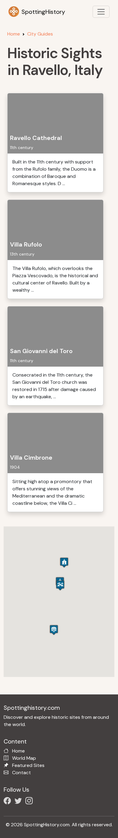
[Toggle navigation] (101, 12)
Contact (21, 772)
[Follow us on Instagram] (30, 802)
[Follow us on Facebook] (8, 802)
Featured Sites (28, 765)
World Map (24, 758)
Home (13, 34)
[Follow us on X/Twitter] (19, 802)
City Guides (40, 34)
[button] (64, 562)
